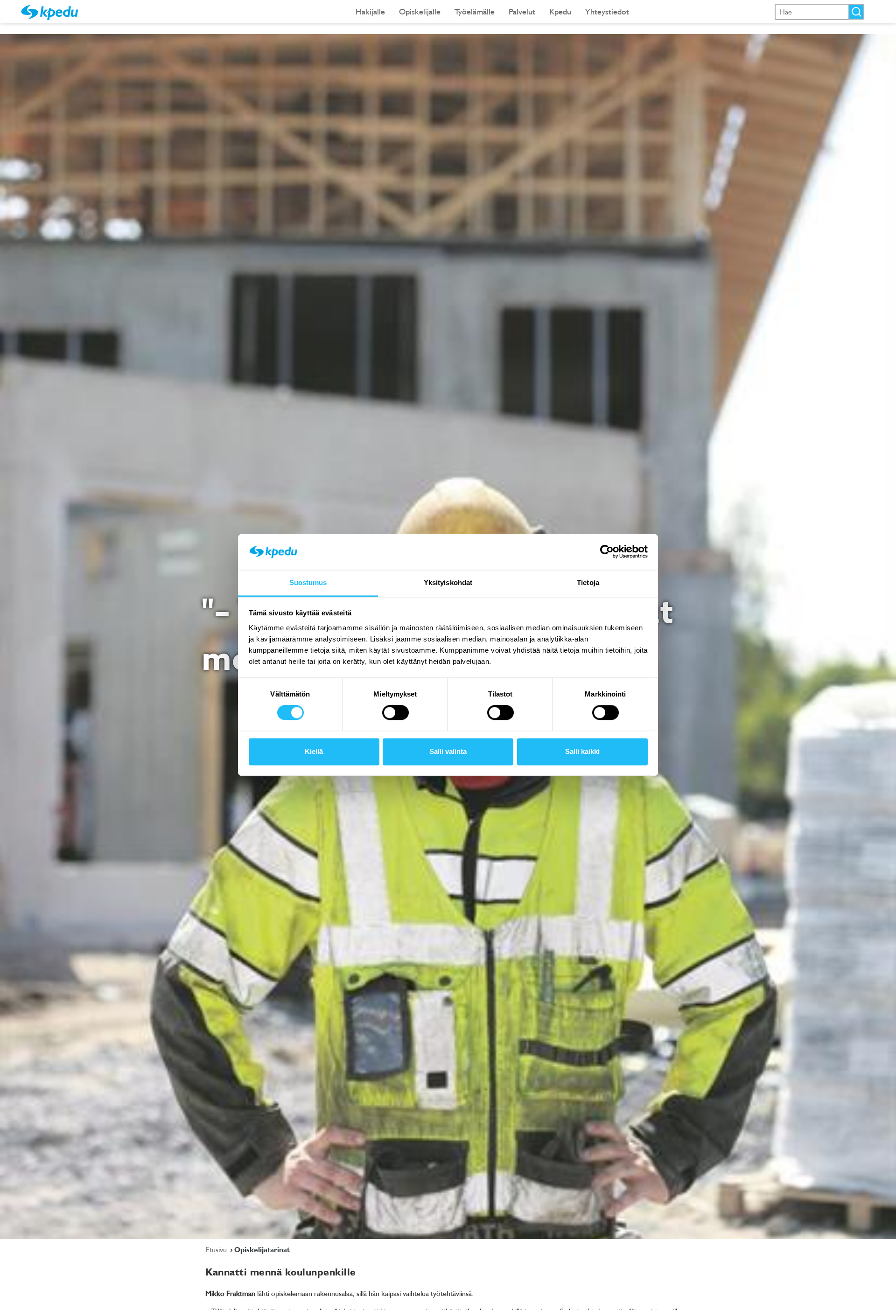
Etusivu (217, 1249)
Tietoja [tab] (588, 582)
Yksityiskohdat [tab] (448, 582)
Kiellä (314, 751)
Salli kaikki (582, 751)
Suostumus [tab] (308, 582)
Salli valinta (448, 751)
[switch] (395, 712)
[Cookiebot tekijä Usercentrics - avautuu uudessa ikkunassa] (607, 552)
